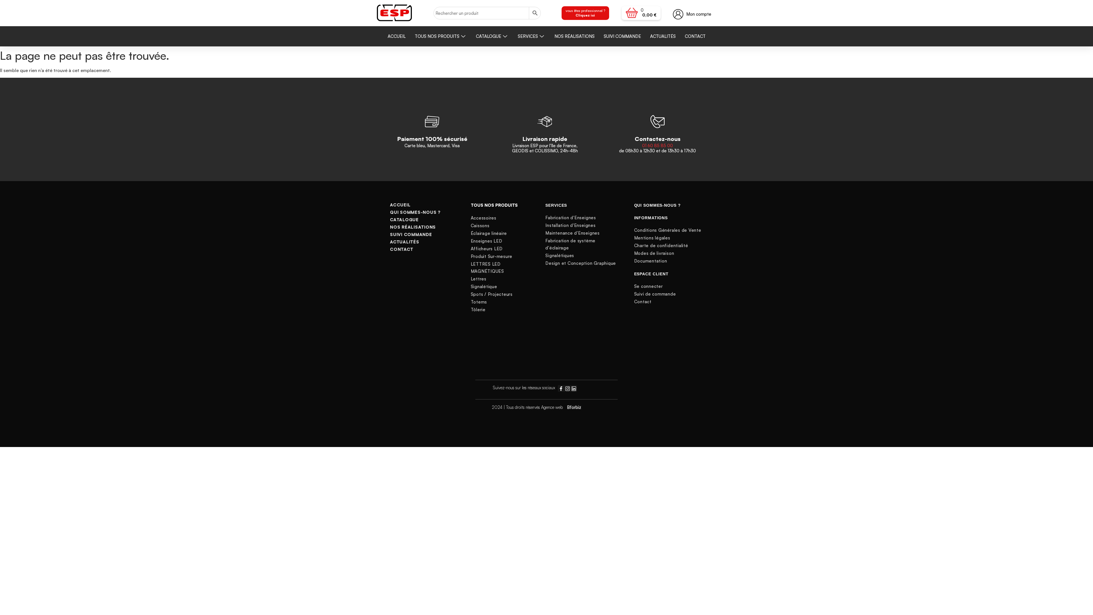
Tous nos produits (437, 36)
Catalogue (488, 36)
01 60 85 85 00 (657, 145)
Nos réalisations (574, 36)
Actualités (663, 36)
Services (528, 36)
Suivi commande (622, 36)
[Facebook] (561, 388)
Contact (695, 36)
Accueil (397, 36)
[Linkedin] (574, 388)
